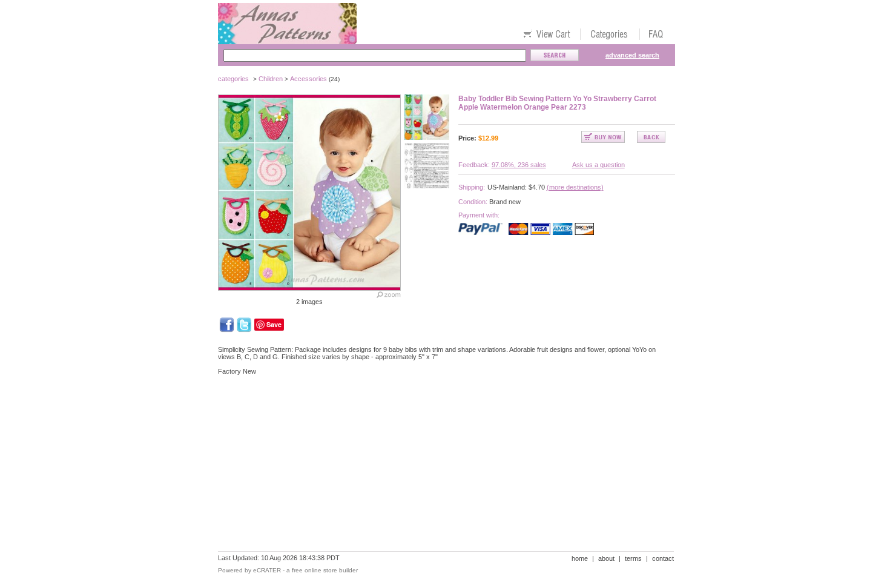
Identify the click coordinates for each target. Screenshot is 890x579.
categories (233, 78)
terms (633, 558)
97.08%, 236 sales (519, 164)
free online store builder (325, 570)
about (606, 558)
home (580, 558)
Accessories (308, 78)
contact (663, 558)
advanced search (632, 55)
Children (271, 78)
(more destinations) (575, 187)
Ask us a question (598, 164)
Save (274, 324)
